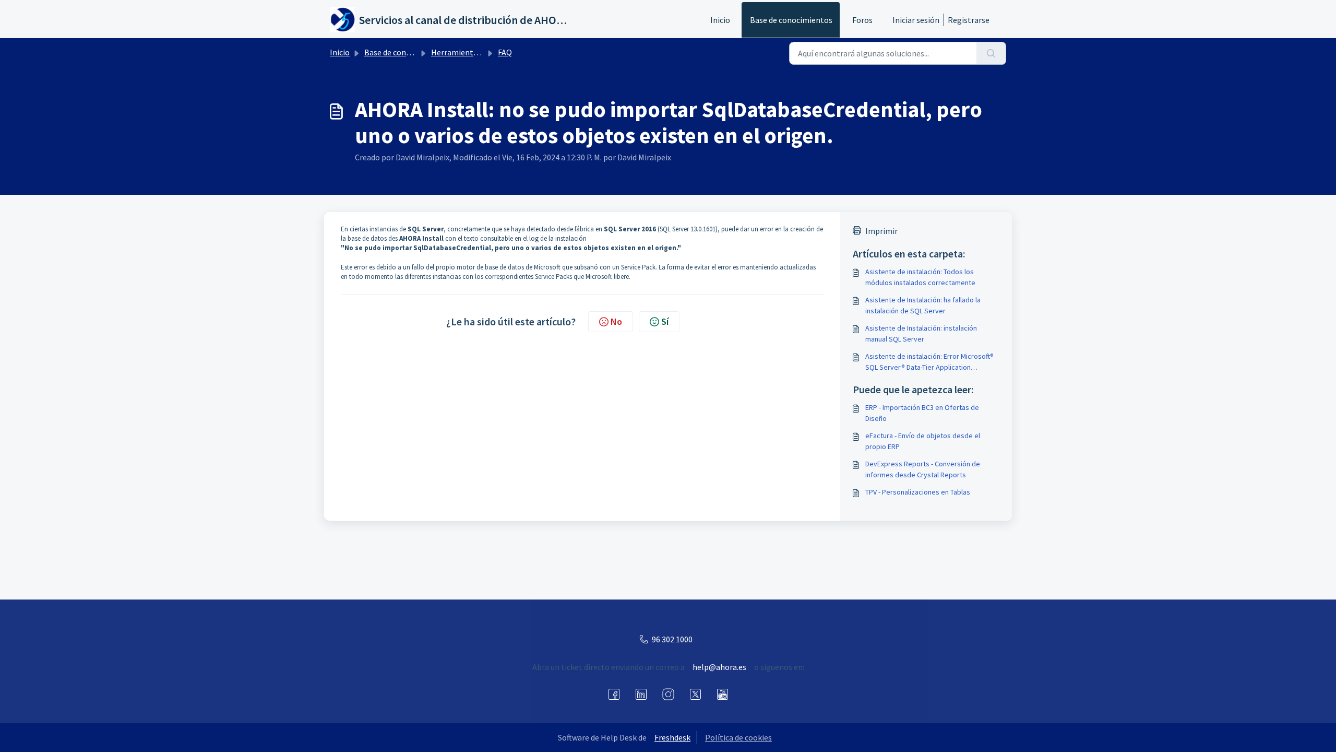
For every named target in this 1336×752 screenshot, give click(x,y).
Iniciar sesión (915, 20)
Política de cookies (738, 737)
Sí (665, 321)
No (616, 321)
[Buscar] (991, 53)
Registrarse (968, 20)
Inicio (720, 20)
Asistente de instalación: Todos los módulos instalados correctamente (920, 277)
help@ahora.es (719, 667)
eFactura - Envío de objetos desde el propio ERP (922, 441)
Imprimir (881, 231)
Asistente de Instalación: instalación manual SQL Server (921, 333)
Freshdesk (672, 737)
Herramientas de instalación (482, 52)
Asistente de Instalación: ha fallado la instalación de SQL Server (923, 305)
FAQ (505, 52)
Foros (862, 20)
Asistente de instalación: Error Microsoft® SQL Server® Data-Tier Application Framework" (929, 362)
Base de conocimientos (791, 20)
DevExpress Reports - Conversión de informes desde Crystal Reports (922, 469)
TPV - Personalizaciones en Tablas (917, 492)
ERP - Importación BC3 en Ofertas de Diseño (922, 413)
